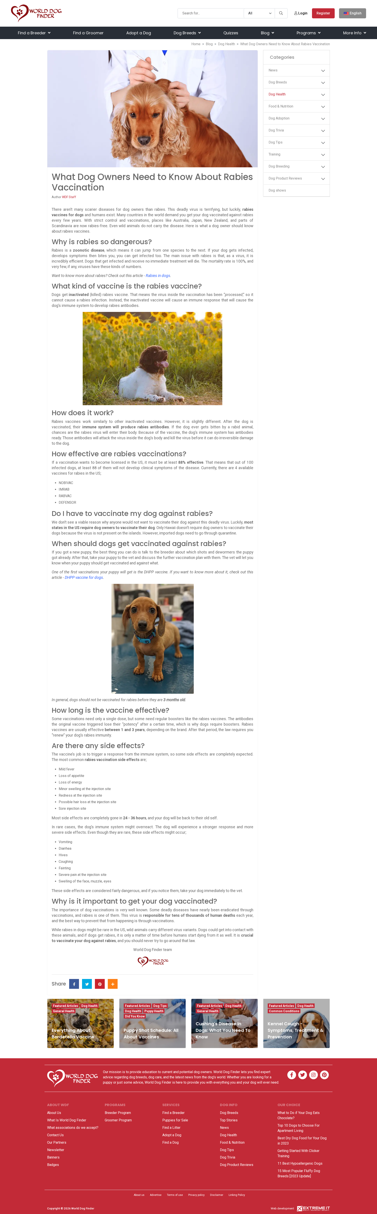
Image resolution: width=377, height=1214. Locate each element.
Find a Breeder (32, 33)
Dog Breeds (185, 33)
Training (274, 154)
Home (195, 44)
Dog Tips (276, 142)
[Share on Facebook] (74, 984)
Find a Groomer (88, 33)
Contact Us (55, 1135)
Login (302, 13)
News (273, 70)
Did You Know (135, 1016)
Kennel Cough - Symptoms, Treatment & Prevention (296, 1030)
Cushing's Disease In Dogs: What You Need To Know (223, 1030)
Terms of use (175, 1195)
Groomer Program (118, 1120)
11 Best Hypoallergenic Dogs (300, 1163)
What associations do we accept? (72, 1128)
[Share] (113, 984)
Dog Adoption (279, 118)
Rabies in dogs (158, 275)
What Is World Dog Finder (66, 1120)
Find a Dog (170, 1142)
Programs (307, 33)
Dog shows (277, 190)
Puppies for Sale (175, 1120)
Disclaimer (216, 1195)
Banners (53, 1157)
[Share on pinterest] (100, 984)
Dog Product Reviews (285, 178)
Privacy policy (196, 1195)
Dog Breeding (279, 166)
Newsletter (55, 1150)
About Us (54, 1113)
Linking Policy (237, 1195)
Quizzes (230, 33)
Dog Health (226, 44)
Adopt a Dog (138, 33)
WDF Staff (69, 197)
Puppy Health (153, 1011)
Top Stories (229, 1120)
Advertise (155, 1195)
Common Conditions (284, 1011)
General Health (63, 1011)
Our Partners (56, 1142)
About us (139, 1195)
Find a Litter (171, 1128)
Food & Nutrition (281, 106)
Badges (53, 1165)
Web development (282, 1208)
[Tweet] (87, 984)
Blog (266, 33)
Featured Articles (65, 1006)
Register (323, 13)
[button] (323, 71)
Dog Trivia (276, 130)
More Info (353, 33)
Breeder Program (118, 1113)
